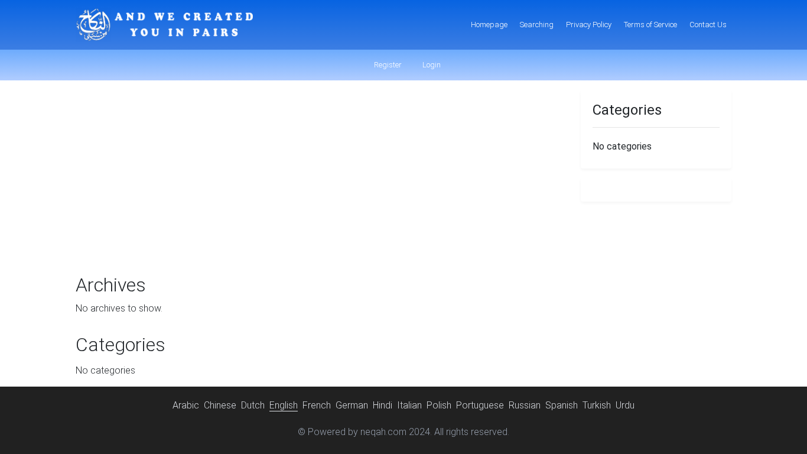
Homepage (489, 24)
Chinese (220, 405)
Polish (439, 405)
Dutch (253, 405)
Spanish (561, 405)
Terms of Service (650, 24)
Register (387, 64)
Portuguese (480, 405)
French (316, 405)
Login (431, 64)
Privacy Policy (588, 24)
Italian (409, 405)
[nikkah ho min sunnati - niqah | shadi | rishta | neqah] (164, 25)
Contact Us (708, 24)
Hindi (382, 405)
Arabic (186, 405)
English (283, 405)
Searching (537, 24)
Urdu (625, 405)
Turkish (597, 405)
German (352, 405)
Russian (525, 405)
